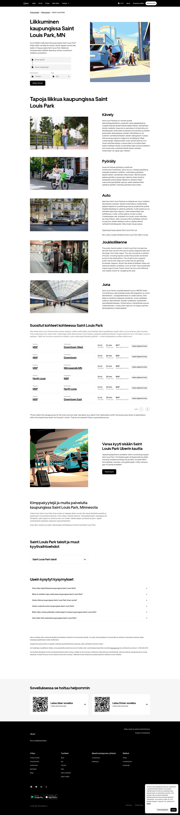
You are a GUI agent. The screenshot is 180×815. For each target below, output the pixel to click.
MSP (35, 347)
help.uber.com (115, 648)
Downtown (70, 357)
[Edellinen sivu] (141, 409)
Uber (26, 3)
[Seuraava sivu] (147, 409)
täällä (149, 803)
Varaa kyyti (109, 472)
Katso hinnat (38, 83)
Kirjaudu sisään (138, 3)
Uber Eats (55, 3)
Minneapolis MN (73, 368)
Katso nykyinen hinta (139, 346)
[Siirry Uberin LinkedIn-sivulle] (31, 786)
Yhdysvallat (34, 12)
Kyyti (34, 3)
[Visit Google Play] (37, 797)
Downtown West (73, 347)
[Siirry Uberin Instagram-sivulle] (41, 786)
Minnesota (45, 12)
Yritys (47, 3)
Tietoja (64, 3)
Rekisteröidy (151, 3)
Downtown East (73, 399)
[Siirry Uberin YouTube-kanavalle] (36, 786)
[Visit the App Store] (51, 797)
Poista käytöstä (162, 810)
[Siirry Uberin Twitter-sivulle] (46, 786)
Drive (40, 3)
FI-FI (122, 3)
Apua (128, 3)
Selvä (173, 810)
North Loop (39, 378)
